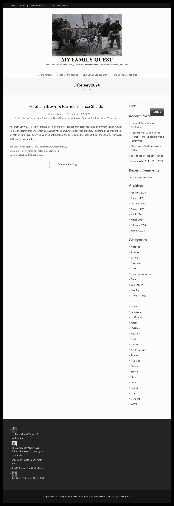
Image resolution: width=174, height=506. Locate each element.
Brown (25, 118)
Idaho (134, 306)
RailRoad (135, 360)
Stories (134, 377)
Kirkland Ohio (27, 154)
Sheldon (95, 118)
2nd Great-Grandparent (95, 74)
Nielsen (135, 344)
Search (132, 105)
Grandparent (45, 74)
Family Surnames (37, 6)
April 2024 (136, 214)
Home (12, 6)
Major (134, 322)
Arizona (135, 252)
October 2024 (138, 203)
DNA (133, 279)
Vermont (112, 118)
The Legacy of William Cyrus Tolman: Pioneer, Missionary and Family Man (147, 136)
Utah (103, 118)
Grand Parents (61, 118)
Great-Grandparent (67, 74)
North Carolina (138, 349)
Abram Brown (59, 146)
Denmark (14, 150)
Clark (133, 268)
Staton (134, 371)
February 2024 (138, 225)
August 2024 (137, 208)
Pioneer (86, 118)
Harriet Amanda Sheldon (32, 150)
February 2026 (138, 192)
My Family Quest (87, 59)
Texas (134, 382)
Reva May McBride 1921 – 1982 (147, 161)
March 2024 (137, 219)
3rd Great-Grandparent (126, 74)
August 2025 (137, 198)
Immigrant (75, 118)
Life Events (136, 317)
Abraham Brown (43, 146)
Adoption (136, 246)
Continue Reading (67, 164)
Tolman (135, 387)
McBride (135, 333)
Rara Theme (99, 496)
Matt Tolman (55, 113)
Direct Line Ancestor (59, 6)
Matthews (136, 328)
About (22, 6)
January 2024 (138, 230)
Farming (135, 290)
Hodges (135, 301)
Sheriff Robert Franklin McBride (147, 155)
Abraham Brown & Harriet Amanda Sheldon (67, 106)
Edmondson (137, 284)
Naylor (134, 339)
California (136, 263)
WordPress (124, 496)
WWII (134, 404)
